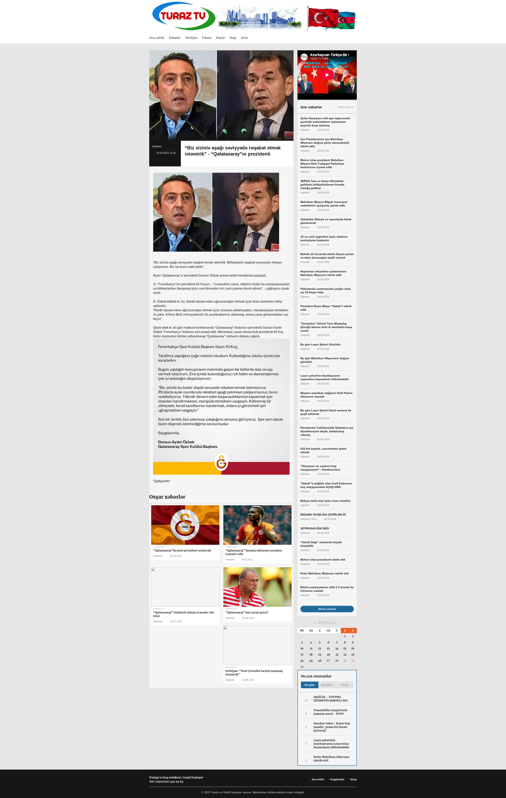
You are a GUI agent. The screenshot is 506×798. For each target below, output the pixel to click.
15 (344, 648)
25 (311, 660)
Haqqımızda (337, 779)
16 (352, 648)
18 (311, 654)
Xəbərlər (175, 37)
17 (302, 654)
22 (344, 654)
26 (319, 660)
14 (336, 648)
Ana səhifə (156, 37)
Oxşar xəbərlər (167, 497)
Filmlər (207, 37)
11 (311, 648)
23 (352, 654)
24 (302, 660)
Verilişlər (191, 37)
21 (336, 654)
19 (319, 654)
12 (319, 648)
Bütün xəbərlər (346, 107)
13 (328, 648)
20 (328, 654)
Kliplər (220, 37)
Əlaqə (353, 779)
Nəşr (233, 37)
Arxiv (244, 37)
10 (301, 648)
